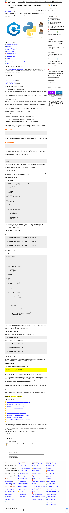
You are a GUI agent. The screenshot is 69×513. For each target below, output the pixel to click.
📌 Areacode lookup (22, 494)
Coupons (32, 1)
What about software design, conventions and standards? (17, 61)
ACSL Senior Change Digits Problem (14, 421)
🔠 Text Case (48, 468)
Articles (9, 11)
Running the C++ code (10, 56)
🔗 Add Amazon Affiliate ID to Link (52, 486)
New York (36, 488)
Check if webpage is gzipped (55, 19)
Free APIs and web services (10, 491)
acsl (15, 396)
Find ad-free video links (54, 18)
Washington (42, 489)
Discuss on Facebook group (10, 483)
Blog (24, 1)
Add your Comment (13, 457)
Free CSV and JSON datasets (10, 489)
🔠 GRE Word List (8, 496)
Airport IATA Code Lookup (54, 20)
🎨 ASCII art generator (50, 473)
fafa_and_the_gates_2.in (11, 82)
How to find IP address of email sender (55, 61)
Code (13, 11)
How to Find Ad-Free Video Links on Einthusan (54, 35)
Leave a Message (12, 441)
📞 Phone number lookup (23, 473)
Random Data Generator (54, 23)
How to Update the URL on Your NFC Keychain (16, 406)
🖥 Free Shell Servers (8, 494)
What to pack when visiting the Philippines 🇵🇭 (55, 68)
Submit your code (9, 58)
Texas (38, 489)
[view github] (54, 5)
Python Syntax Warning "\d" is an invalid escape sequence (18, 419)
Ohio (39, 488)
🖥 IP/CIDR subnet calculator (23, 478)
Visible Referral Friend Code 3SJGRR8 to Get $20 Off (55, 44)
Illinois (37, 496)
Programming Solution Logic (12, 48)
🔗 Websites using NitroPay (51, 494)
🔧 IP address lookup (22, 465)
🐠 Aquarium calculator (50, 470)
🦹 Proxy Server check (36, 478)
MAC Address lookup (47, 1)
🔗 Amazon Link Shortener (50, 484)
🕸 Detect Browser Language (37, 476)
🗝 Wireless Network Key (22, 486)
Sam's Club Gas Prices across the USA (57, 29)
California (37, 486)
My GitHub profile (8, 484)
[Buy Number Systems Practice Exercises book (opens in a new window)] (59, 95)
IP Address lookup (57, 1)
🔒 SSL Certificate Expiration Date (24, 471)
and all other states (40, 499)
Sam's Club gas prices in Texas (37, 494)
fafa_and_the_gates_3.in (11, 83)
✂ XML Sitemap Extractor (50, 483)
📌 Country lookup (21, 496)
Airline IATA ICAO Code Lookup (55, 22)
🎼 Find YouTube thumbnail (51, 463)
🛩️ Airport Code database (9, 499)
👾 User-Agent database (36, 473)
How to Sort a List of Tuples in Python (14, 417)
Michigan (41, 486)
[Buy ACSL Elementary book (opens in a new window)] (52, 95)
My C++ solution (9, 54)
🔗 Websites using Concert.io (51, 501)
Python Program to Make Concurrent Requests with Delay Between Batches (22, 410)
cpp (9, 396)
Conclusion (8, 63)
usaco (12, 396)
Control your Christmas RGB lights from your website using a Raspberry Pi (56, 76)
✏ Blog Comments (51, 82)
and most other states (36, 491)
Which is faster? (9, 60)
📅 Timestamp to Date (50, 471)
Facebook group (9, 425)
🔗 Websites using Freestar (51, 504)
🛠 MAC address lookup (22, 463)
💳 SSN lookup (21, 491)
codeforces (19, 396)
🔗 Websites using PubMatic (51, 497)
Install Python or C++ (10, 49)
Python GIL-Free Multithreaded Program (15, 408)
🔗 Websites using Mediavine (51, 489)
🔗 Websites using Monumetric (51, 496)
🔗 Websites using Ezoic (50, 488)
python (6, 396)
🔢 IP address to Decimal (22, 470)
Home (20, 1)
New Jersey (41, 496)
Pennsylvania (34, 489)
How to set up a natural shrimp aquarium (55, 73)
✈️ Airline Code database (9, 501)
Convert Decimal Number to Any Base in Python (16, 413)
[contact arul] (56, 5)
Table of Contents (12, 42)
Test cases (8, 46)
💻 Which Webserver (22, 481)
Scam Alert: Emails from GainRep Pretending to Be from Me (56, 48)
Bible (27, 1)
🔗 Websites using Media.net (51, 502)
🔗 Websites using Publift (50, 499)
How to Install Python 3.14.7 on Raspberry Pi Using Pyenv (18, 402)
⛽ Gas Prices (38, 1)
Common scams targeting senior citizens (55, 71)
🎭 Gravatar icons (35, 475)
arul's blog (11, 2)
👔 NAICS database (8, 497)
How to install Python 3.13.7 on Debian (55, 63)
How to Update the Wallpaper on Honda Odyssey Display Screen (55, 55)
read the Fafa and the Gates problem (15, 69)
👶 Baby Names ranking (36, 468)
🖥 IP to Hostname (21, 475)
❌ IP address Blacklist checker (24, 468)
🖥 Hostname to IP (21, 476)
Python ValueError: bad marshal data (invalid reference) (18, 415)
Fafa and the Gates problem (12, 44)
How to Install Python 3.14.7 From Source (15, 404)
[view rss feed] (49, 5)
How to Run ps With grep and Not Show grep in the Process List (56, 51)
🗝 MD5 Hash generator (50, 465)
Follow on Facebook (8, 481)
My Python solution (10, 51)
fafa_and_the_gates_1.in (11, 80)
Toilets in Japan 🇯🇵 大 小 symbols (54, 65)
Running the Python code (11, 53)
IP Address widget (8, 488)
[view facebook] (51, 5)
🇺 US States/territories (22, 489)
